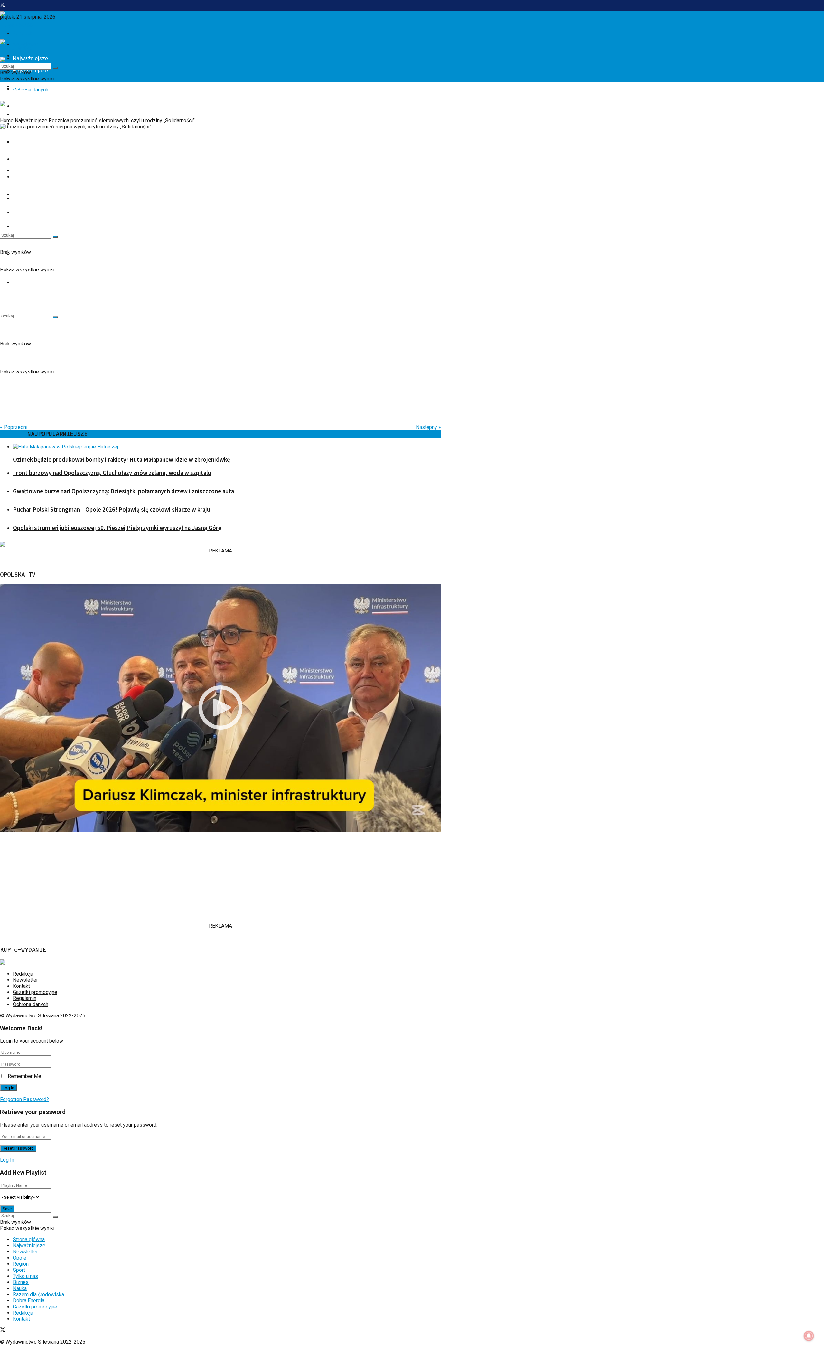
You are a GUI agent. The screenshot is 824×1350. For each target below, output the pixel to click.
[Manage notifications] (809, 1336)
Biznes (21, 159)
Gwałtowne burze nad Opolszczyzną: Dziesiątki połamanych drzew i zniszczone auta (123, 491)
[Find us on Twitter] (2, 6)
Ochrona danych (30, 90)
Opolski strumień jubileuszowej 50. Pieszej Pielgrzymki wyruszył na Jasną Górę (117, 528)
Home (7, 121)
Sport (19, 1270)
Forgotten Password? (24, 1099)
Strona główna (29, 1239)
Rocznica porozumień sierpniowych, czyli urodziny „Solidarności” (122, 121)
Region (21, 106)
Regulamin (24, 998)
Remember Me (24, 1076)
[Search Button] (55, 317)
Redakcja (23, 974)
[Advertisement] (193, 878)
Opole (20, 88)
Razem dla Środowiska (40, 282)
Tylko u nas (26, 141)
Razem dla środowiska (38, 1294)
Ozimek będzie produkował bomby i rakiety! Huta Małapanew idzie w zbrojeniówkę (121, 459)
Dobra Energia (30, 194)
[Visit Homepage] (16, 25)
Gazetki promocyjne (35, 992)
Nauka (20, 177)
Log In (7, 1160)
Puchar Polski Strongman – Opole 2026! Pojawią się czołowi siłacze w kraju (111, 509)
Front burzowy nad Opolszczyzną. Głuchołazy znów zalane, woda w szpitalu (112, 473)
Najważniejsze (31, 121)
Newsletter (25, 980)
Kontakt (21, 986)
